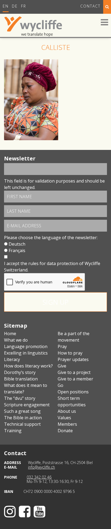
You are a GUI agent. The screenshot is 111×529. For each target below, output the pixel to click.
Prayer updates (73, 359)
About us (67, 411)
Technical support (22, 424)
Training (13, 431)
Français (17, 250)
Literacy (12, 359)
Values (64, 418)
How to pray (70, 353)
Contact (90, 6)
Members (67, 424)
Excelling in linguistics (26, 353)
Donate (65, 431)
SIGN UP (55, 302)
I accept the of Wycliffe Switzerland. (52, 266)
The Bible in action (23, 418)
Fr (23, 6)
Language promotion (25, 346)
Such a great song (22, 411)
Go (60, 385)
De (15, 6)
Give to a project (74, 372)
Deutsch (17, 244)
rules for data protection (53, 263)
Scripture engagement (27, 405)
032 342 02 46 (39, 477)
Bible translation (21, 379)
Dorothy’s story (20, 372)
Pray (62, 346)
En (6, 6)
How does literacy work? (28, 366)
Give (62, 366)
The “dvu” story (19, 398)
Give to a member (75, 379)
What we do (16, 340)
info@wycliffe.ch (41, 467)
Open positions (73, 392)
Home (10, 333)
